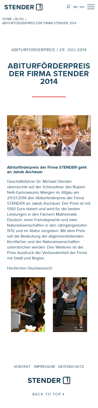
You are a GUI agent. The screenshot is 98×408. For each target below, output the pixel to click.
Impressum (44, 366)
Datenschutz (71, 366)
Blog (19, 19)
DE (75, 6)
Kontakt (22, 366)
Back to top (46, 394)
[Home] (23, 7)
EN (82, 6)
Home (7, 19)
